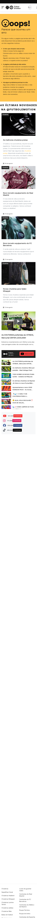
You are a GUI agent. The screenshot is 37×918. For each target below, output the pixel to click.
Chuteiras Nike (7, 911)
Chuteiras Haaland (8, 895)
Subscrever (29, 354)
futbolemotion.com (9, 53)
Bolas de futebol (7, 915)
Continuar (18, 415)
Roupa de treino (24, 913)
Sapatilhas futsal (7, 892)
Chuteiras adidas (7, 908)
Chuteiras (5, 114)
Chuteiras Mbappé (8, 899)
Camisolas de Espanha (27, 917)
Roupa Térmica (24, 910)
